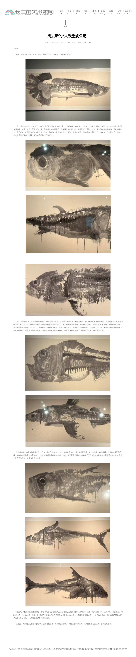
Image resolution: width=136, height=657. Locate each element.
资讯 (86, 12)
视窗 (111, 12)
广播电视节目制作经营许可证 (66, 649)
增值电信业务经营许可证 (85, 649)
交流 (103, 12)
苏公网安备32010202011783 (118, 649)
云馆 (119, 12)
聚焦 (78, 12)
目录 (69, 12)
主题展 (127, 12)
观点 (94, 12)
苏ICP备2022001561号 (102, 649)
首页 (61, 12)
